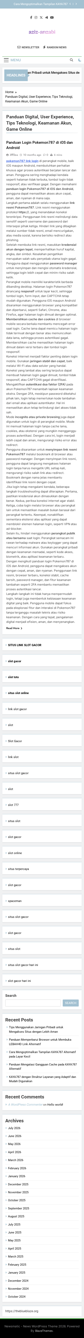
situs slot (14, 821)
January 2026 (16, 1176)
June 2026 (14, 1136)
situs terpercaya (18, 869)
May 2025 (14, 1240)
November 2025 (18, 1192)
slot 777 (13, 805)
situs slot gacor (18, 773)
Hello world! (55, 1104)
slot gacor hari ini (19, 981)
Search (10, 996)
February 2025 (17, 1264)
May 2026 (14, 1144)
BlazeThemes (44, 1330)
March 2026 (15, 1160)
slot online (15, 853)
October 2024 (16, 1296)
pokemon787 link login (22, 161)
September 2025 (18, 1208)
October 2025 (16, 1200)
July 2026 (14, 1128)
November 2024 (18, 1288)
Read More (13, 628)
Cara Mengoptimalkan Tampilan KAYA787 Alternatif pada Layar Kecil (41, 4)
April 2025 (14, 1248)
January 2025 (16, 1272)
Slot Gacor (15, 741)
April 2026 (14, 1152)
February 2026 (17, 1168)
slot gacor (14, 837)
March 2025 (15, 1256)
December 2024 (18, 1281)
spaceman (14, 901)
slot (10, 725)
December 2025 (18, 1184)
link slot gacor (17, 709)
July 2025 (14, 1224)
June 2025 (14, 1232)
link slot (13, 757)
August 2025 (16, 1216)
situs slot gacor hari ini (23, 965)
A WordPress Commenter (25, 1104)
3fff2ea (14, 155)
